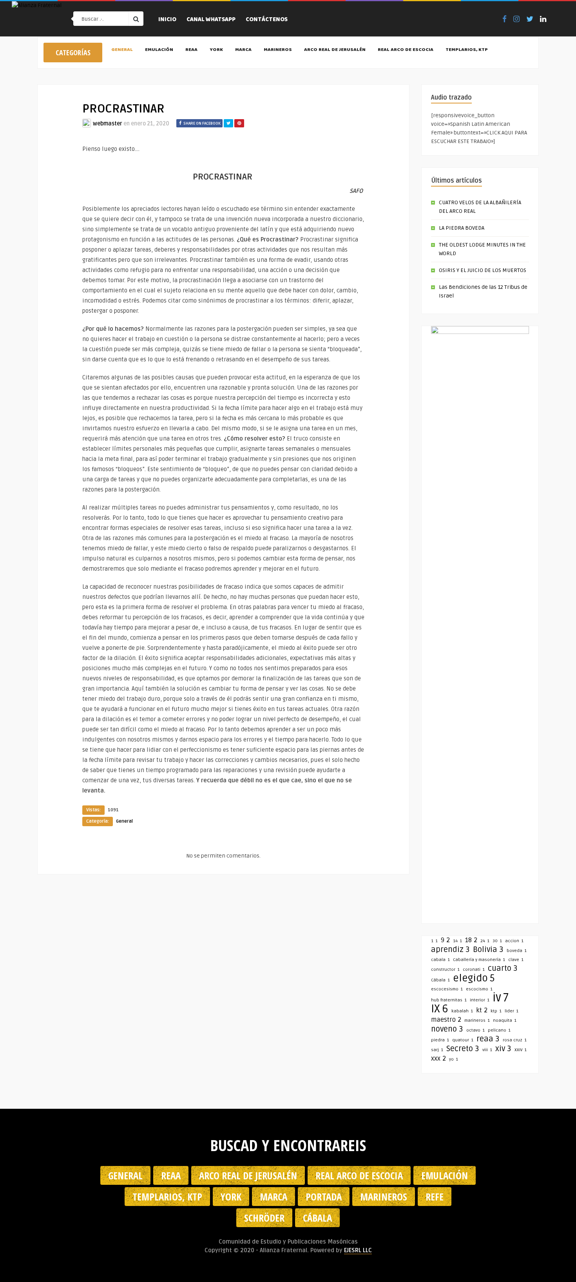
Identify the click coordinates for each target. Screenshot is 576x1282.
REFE (435, 1196)
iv (501, 998)
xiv (503, 1048)
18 (471, 940)
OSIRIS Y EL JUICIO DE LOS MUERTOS (482, 270)
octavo (475, 1030)
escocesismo (447, 989)
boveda (517, 950)
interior (479, 1000)
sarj (437, 1049)
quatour (462, 1040)
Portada (324, 1196)
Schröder (264, 1217)
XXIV (520, 1049)
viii (487, 1049)
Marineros (278, 50)
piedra (440, 1040)
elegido (474, 978)
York (216, 50)
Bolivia (488, 949)
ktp (496, 1011)
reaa (488, 1039)
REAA (191, 50)
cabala (440, 959)
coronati (474, 969)
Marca (243, 50)
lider (511, 1011)
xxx (438, 1059)
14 (457, 940)
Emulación (159, 50)
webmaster (107, 123)
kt (481, 1010)
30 (497, 940)
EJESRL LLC (358, 1250)
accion (514, 940)
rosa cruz (515, 1040)
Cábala (440, 980)
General (122, 50)
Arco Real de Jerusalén (335, 50)
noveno (447, 1029)
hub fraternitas (449, 1000)
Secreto (462, 1048)
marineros (477, 1020)
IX (439, 1009)
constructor (445, 969)
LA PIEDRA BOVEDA (461, 228)
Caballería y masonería (479, 959)
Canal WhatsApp (211, 20)
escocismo (479, 989)
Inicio (167, 20)
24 (484, 940)
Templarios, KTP (467, 50)
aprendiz (450, 949)
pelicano (499, 1030)
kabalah (462, 1011)
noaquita (504, 1020)
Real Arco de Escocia (405, 50)
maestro (446, 1020)
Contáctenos (267, 20)
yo (453, 1059)
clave (515, 959)
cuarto (503, 968)
